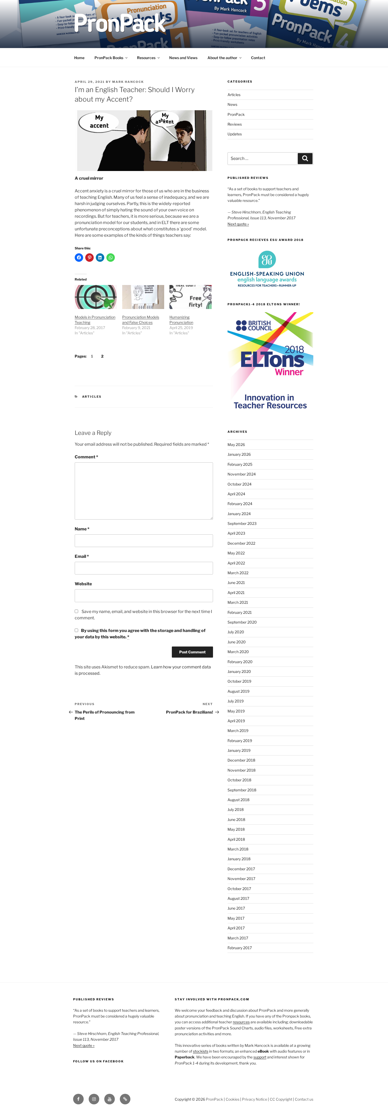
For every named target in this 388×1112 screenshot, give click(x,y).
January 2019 (239, 750)
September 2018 (242, 790)
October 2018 (239, 780)
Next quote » (238, 224)
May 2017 (236, 918)
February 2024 (240, 503)
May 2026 (236, 444)
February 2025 (240, 464)
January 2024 (239, 513)
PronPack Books (108, 57)
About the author (222, 57)
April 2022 (236, 563)
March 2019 (238, 730)
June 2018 (236, 819)
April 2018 (236, 839)
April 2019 (236, 721)
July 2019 (236, 701)
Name (82, 528)
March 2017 (238, 938)
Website (83, 583)
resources (241, 1022)
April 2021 (236, 592)
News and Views (183, 57)
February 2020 (240, 661)
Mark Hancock (128, 82)
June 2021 (236, 582)
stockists (200, 1051)
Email (82, 556)
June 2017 (236, 908)
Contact (258, 57)
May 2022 (236, 553)
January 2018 (239, 859)
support (259, 1057)
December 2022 (241, 543)
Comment (86, 456)
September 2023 (242, 523)
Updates (235, 134)
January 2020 (239, 671)
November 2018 (241, 770)
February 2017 (240, 947)
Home (79, 57)
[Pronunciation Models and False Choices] (143, 297)
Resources (146, 57)
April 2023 (236, 533)
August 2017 (238, 898)
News (232, 104)
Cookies (232, 1099)
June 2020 (237, 642)
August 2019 (238, 691)
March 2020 (238, 651)
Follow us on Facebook (98, 1061)
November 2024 (242, 474)
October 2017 (239, 888)
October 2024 (240, 484)
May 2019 (236, 711)
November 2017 (241, 878)
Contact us (304, 1099)
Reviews (235, 124)
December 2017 (241, 869)
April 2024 (236, 494)
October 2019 (239, 681)
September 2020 (242, 622)
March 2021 (238, 602)
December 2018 (241, 760)
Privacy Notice (254, 1099)
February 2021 (240, 612)
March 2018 (238, 849)
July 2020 (236, 632)
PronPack (236, 114)
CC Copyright (281, 1099)
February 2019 (240, 740)
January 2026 (239, 454)
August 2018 (238, 799)
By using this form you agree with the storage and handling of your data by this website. (140, 633)
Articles (92, 396)
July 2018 (236, 809)
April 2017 (236, 928)
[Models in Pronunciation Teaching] (96, 297)
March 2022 (238, 573)
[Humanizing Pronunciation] (190, 297)
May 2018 (236, 829)
